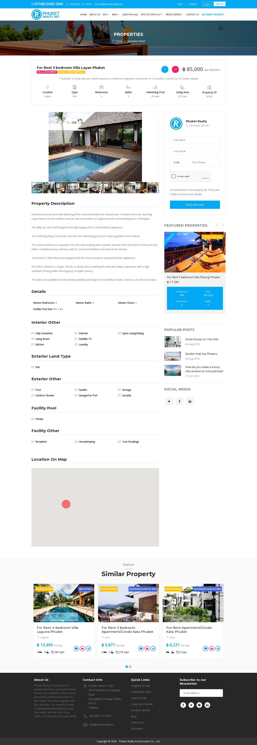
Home (83, 14)
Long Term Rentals (142, 704)
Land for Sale (130, 14)
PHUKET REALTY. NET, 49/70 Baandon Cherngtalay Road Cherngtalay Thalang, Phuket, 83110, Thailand (105, 696)
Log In (207, 3)
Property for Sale (140, 685)
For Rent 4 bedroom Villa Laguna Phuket (57, 630)
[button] (156, 115)
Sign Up (220, 3)
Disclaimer (137, 728)
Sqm (180, 4)
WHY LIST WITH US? (151, 14)
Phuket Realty (196, 121)
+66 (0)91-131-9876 (100, 715)
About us (95, 14)
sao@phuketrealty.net (101, 724)
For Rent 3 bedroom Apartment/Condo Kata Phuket (127, 630)
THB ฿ (192, 4)
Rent (115, 14)
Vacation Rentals (140, 710)
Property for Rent (141, 692)
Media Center (173, 14)
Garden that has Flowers (201, 354)
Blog (133, 716)
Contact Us (192, 14)
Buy (105, 14)
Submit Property (214, 14)
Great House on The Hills (201, 339)
